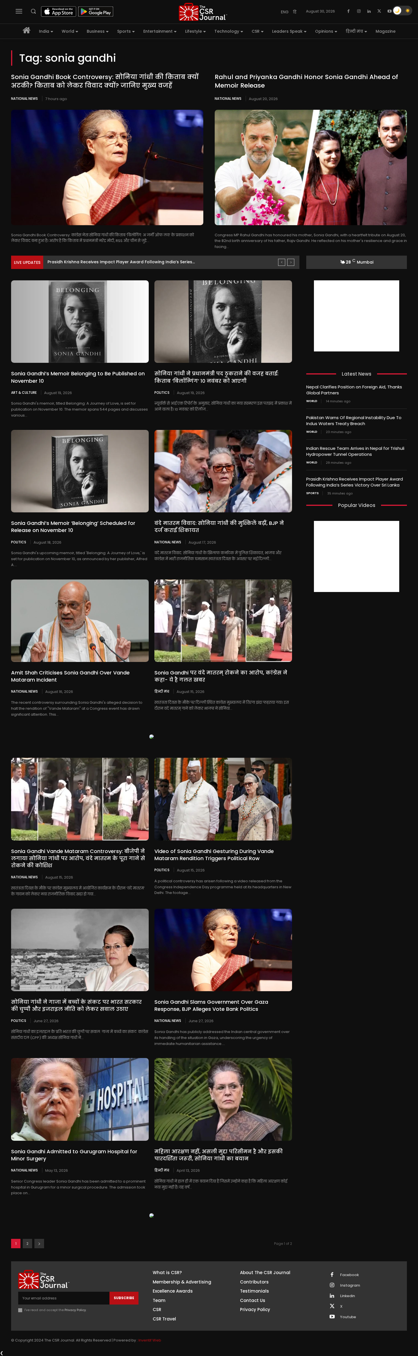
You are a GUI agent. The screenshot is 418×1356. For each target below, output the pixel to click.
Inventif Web (149, 1340)
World (311, 401)
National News (24, 98)
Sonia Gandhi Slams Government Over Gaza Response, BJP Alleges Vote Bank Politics (211, 1005)
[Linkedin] (369, 11)
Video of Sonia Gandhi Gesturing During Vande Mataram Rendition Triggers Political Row (214, 855)
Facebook (349, 1275)
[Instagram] (359, 11)
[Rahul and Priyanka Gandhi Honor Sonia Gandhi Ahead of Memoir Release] (311, 167)
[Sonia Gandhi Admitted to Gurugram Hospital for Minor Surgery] (80, 1099)
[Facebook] (349, 11)
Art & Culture (24, 392)
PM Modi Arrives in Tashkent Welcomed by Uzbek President (108, 262)
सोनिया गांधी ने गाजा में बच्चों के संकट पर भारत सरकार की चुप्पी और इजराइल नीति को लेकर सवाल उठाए (76, 1005)
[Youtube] (390, 11)
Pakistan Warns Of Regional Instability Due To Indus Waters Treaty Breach (354, 421)
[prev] (281, 262)
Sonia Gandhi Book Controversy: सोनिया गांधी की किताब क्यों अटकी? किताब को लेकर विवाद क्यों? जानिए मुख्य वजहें (104, 81)
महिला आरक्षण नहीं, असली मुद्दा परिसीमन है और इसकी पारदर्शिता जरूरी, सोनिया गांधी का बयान (218, 1155)
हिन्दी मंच (161, 691)
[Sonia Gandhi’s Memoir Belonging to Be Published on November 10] (80, 321)
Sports (312, 493)
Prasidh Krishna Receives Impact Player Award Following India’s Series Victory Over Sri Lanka (354, 482)
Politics (161, 392)
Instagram (350, 1285)
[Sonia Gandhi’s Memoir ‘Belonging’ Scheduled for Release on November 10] (80, 471)
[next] (290, 262)
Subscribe (124, 1297)
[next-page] (39, 1243)
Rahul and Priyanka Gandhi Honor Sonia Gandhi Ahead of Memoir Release (306, 81)
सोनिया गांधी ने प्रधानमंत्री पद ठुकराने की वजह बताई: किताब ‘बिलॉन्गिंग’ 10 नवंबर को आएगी (216, 377)
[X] (379, 11)
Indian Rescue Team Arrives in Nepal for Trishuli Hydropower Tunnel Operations (355, 451)
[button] (33, 11)
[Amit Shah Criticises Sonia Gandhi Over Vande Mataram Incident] (80, 620)
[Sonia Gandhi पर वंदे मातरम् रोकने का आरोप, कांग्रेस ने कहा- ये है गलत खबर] (223, 620)
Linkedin (347, 1296)
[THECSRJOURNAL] (203, 12)
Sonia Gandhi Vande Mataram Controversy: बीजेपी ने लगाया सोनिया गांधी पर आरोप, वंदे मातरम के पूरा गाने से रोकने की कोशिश (78, 858)
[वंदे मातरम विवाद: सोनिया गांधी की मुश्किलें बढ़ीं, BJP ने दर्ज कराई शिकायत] (223, 471)
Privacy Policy (75, 1310)
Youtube (348, 1317)
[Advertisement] (356, 315)
